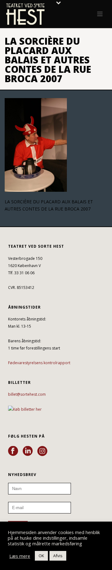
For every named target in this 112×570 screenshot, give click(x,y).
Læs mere (19, 556)
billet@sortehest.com (27, 394)
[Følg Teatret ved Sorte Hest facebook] (13, 451)
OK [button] (41, 555)
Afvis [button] (58, 555)
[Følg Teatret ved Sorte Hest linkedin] (28, 451)
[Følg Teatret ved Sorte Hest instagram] (42, 451)
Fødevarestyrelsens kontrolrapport (39, 362)
